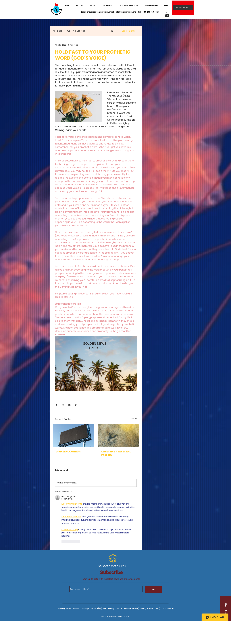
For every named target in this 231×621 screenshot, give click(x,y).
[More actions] (135, 45)
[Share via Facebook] (56, 404)
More (94, 30)
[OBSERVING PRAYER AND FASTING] (118, 435)
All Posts (57, 30)
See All (134, 418)
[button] (167, 14)
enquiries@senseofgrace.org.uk (100, 12)
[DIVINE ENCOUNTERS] (73, 435)
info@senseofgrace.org (126, 12)
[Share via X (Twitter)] (63, 404)
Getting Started (76, 30)
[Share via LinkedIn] (69, 404)
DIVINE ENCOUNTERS (68, 451)
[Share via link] (76, 404)
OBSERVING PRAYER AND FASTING (116, 453)
